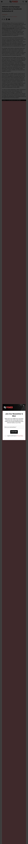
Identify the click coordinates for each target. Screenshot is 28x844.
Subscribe (14, 431)
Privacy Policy (20, 435)
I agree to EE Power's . (15, 435)
